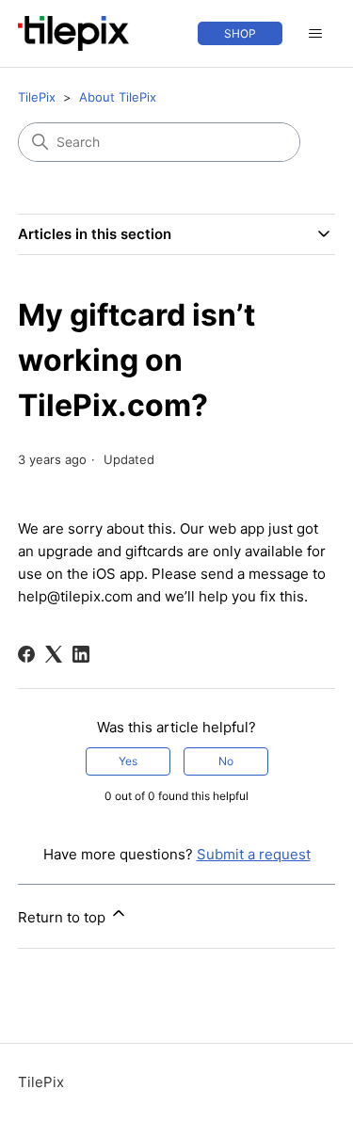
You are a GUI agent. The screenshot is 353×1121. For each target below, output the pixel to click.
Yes (128, 761)
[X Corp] (53, 654)
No (225, 761)
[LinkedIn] (80, 654)
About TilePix (117, 96)
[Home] (73, 33)
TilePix (37, 96)
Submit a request (254, 854)
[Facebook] (26, 654)
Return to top (63, 917)
